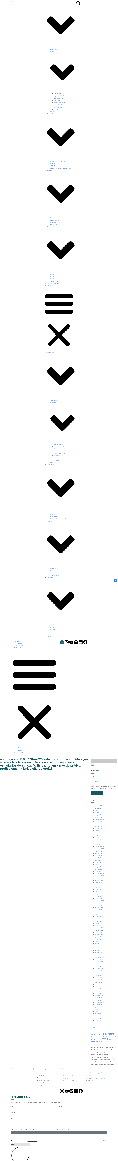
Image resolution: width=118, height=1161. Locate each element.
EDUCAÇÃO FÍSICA (100, 1036)
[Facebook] (85, 642)
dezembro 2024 (99, 846)
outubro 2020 (99, 959)
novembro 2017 (99, 1002)
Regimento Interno (59, 102)
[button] (59, 320)
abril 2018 (98, 991)
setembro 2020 (99, 962)
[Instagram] (67, 642)
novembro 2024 (99, 849)
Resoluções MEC (58, 105)
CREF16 (111, 1034)
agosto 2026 (98, 806)
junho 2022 (98, 914)
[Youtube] (71, 642)
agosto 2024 (98, 855)
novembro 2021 (99, 930)
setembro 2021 (99, 934)
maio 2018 (98, 989)
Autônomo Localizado (56, 222)
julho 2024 (98, 858)
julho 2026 (98, 808)
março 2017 (98, 1018)
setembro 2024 (99, 853)
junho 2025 (98, 833)
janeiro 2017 (98, 1020)
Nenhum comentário (82, 776)
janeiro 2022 (98, 925)
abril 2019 (98, 964)
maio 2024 (98, 862)
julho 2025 (98, 831)
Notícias (52, 274)
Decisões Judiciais (59, 93)
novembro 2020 (99, 957)
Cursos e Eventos (55, 281)
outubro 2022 (99, 905)
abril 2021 (98, 946)
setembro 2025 (99, 826)
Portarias (56, 109)
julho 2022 (98, 912)
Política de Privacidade (64, 1130)
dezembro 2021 (99, 928)
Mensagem (14, 1119)
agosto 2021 (98, 937)
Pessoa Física (54, 218)
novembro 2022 (99, 903)
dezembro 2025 (99, 819)
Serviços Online (54, 224)
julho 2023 (98, 885)
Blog (96, 776)
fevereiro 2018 (99, 995)
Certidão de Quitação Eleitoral (96, 1073)
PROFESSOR (103, 1041)
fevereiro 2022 (99, 923)
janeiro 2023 (98, 898)
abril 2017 (98, 1016)
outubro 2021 (99, 932)
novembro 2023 (99, 876)
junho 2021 (98, 941)
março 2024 (98, 867)
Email (60, 1106)
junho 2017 (98, 1011)
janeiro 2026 (98, 817)
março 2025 (98, 840)
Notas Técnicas (58, 107)
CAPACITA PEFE (94, 1034)
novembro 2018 (99, 975)
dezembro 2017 (99, 1000)
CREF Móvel (53, 166)
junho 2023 (98, 887)
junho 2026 (98, 810)
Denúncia (53, 163)
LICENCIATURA (96, 1041)
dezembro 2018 (99, 973)
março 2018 (98, 993)
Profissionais (17, 648)
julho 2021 (98, 939)
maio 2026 (98, 812)
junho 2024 (98, 860)
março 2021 (98, 948)
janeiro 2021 (98, 953)
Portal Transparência (53, 283)
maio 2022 (98, 916)
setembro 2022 (99, 907)
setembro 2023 (99, 880)
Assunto (13, 1112)
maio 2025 (98, 835)
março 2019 (98, 966)
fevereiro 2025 (99, 842)
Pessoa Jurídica (54, 220)
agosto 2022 (98, 910)
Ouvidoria (41, 1075)
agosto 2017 (98, 1007)
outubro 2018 (99, 977)
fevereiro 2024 (99, 869)
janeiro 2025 (98, 844)
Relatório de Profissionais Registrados (61, 168)
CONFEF (103, 1033)
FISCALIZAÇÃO (107, 1039)
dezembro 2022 (99, 901)
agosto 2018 (98, 982)
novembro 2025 (99, 821)
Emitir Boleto (18, 643)
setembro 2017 (99, 1004)
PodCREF (52, 279)
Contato (49, 285)
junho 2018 (98, 986)
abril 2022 (98, 919)
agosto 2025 (98, 828)
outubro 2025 (99, 824)
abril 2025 (98, 837)
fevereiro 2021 (99, 950)
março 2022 (98, 921)
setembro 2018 (99, 980)
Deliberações (57, 100)
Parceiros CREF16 (93, 1075)
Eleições (52, 111)
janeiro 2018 (98, 998)
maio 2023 (98, 889)
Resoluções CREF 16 (59, 98)
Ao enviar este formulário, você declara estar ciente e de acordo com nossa (41, 1130)
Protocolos (17, 641)
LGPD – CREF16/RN (68, 1075)
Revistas (52, 276)
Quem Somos (54, 49)
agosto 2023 (98, 882)
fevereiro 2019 (99, 968)
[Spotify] (76, 642)
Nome (12, 1106)
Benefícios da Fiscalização (57, 161)
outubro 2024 (99, 851)
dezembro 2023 (99, 873)
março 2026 (98, 815)
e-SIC (40, 1077)
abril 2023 (98, 892)
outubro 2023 (99, 878)
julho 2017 (98, 1009)
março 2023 (98, 894)
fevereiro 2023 (99, 896)
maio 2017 (98, 1014)
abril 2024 (98, 864)
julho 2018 (98, 984)
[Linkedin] (81, 642)
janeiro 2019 (98, 971)
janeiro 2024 (98, 871)
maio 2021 (98, 943)
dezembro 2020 (99, 955)
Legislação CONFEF (59, 96)
